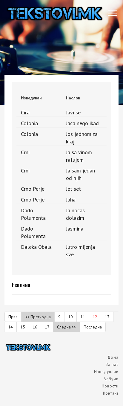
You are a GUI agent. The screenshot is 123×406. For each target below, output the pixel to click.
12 (95, 316)
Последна (93, 327)
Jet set (73, 188)
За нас (112, 364)
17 (47, 327)
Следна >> (66, 327)
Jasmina (74, 228)
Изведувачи (106, 371)
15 (22, 327)
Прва (13, 316)
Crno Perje (32, 188)
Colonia (29, 123)
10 (70, 316)
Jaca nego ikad (82, 123)
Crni (25, 152)
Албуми (111, 378)
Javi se (73, 112)
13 (107, 316)
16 (35, 327)
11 (82, 316)
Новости (110, 386)
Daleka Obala (36, 246)
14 (10, 327)
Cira (25, 112)
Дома (113, 357)
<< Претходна (38, 316)
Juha (71, 199)
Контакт (111, 393)
